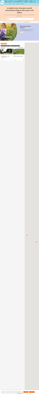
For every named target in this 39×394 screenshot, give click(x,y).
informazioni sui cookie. (20, 393)
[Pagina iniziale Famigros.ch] (2, 2)
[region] (19, 392)
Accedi (22, 32)
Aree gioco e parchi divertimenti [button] (5, 45)
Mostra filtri (4, 43)
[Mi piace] (11, 59)
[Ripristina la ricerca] (33, 19)
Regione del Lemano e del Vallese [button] (15, 45)
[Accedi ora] (37, 1)
